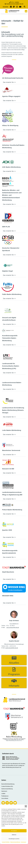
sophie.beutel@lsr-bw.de (11, 647)
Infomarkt (14, 685)
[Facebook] (3, 803)
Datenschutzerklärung (15, 842)
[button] (26, 806)
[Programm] (14, 669)
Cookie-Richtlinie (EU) (7, 786)
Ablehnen (14, 834)
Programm (14, 674)
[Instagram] (7, 803)
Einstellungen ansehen (14, 838)
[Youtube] (15, 803)
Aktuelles (14, 662)
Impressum (23, 842)
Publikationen (4, 796)
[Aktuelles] (14, 658)
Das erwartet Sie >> (9, 82)
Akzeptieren (14, 830)
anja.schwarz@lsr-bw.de (12, 627)
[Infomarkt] (14, 681)
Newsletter (5, 6)
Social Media (4, 798)
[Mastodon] (11, 803)
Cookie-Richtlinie (6, 842)
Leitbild (3, 793)
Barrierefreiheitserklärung (7, 784)
